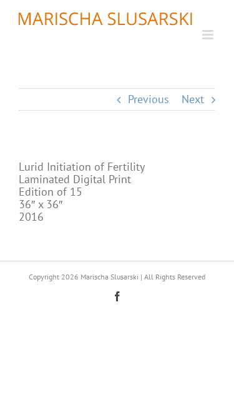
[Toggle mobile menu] (208, 34)
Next (193, 99)
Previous (148, 99)
